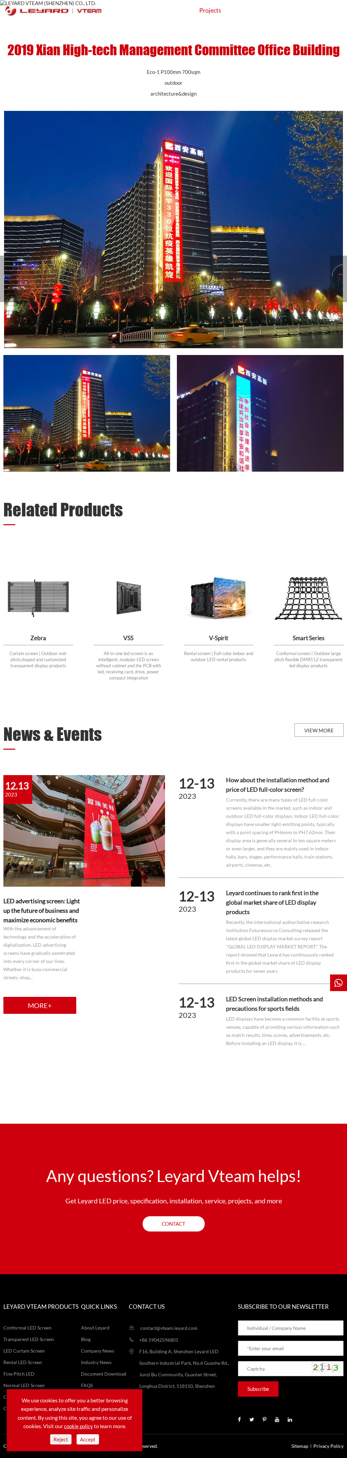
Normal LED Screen (24, 1385)
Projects (210, 10)
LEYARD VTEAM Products (41, 1306)
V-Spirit (218, 638)
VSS (128, 638)
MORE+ (40, 1005)
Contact (331, 10)
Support (252, 10)
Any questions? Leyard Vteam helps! (173, 1175)
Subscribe (258, 1389)
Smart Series (308, 638)
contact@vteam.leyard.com (168, 1328)
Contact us (147, 1306)
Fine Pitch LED (19, 1374)
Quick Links (99, 1306)
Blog (85, 1339)
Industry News (96, 1362)
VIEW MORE (319, 730)
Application (163, 10)
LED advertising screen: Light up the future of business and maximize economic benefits (41, 910)
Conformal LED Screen (27, 1328)
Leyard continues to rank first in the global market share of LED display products (272, 902)
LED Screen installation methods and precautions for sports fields (274, 1003)
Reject (61, 1439)
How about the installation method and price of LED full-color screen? (277, 784)
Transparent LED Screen (28, 1339)
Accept (88, 1439)
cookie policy (78, 1426)
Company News (97, 1351)
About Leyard (95, 1328)
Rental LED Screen (22, 1362)
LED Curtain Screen (24, 1351)
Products (116, 10)
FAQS (87, 1385)
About (292, 10)
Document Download (103, 1374)
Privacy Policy (328, 1446)
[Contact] (338, 982)
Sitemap (299, 1446)
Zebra (38, 638)
